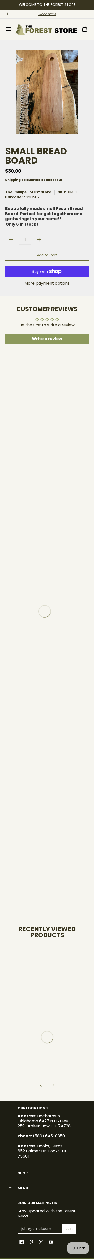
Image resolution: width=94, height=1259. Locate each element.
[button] (84, 29)
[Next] (53, 1085)
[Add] (39, 240)
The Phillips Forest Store (28, 192)
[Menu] (8, 29)
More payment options (47, 283)
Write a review (47, 339)
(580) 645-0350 (49, 1136)
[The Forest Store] (46, 29)
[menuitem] (8, 29)
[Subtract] (11, 240)
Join (69, 1228)
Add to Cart (47, 255)
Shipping (13, 180)
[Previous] (41, 1085)
